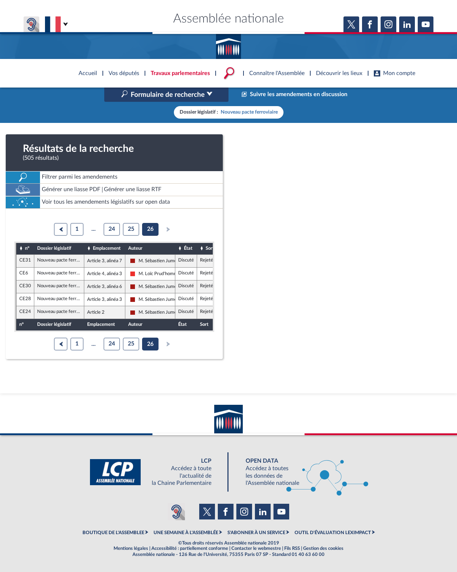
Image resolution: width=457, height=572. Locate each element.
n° (27, 248)
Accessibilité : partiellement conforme (189, 548)
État (188, 248)
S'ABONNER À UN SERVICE (256, 533)
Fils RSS (292, 548)
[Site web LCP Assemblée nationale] (156, 472)
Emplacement (107, 248)
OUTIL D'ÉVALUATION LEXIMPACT (333, 533)
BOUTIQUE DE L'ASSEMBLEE (113, 533)
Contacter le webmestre (256, 548)
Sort (210, 248)
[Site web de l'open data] (300, 472)
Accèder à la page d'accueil (228, 44)
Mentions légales (131, 548)
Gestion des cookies (323, 548)
